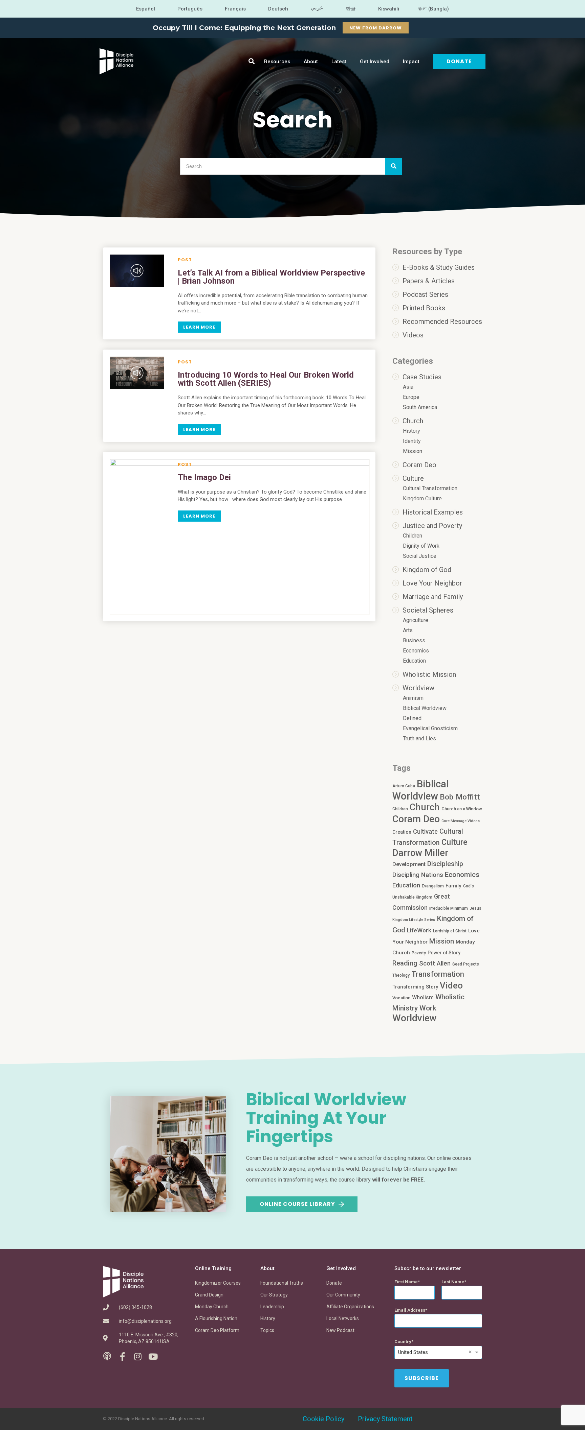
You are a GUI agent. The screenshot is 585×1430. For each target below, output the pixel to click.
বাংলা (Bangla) (433, 9)
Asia (408, 387)
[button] (251, 61)
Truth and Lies (419, 738)
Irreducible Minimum (448, 908)
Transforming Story (415, 987)
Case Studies (422, 377)
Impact (411, 61)
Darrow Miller (420, 853)
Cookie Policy (323, 1419)
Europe (411, 397)
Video (451, 985)
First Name (406, 1281)
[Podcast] (107, 1356)
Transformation (437, 974)
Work (427, 1008)
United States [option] (413, 1352)
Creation (401, 832)
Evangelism (433, 886)
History (411, 431)
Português (189, 9)
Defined (412, 718)
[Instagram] (137, 1356)
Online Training (213, 1268)
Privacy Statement (385, 1419)
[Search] (393, 166)
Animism (413, 698)
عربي (316, 7)
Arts (408, 630)
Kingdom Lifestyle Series (413, 919)
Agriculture (415, 620)
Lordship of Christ (450, 931)
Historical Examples (433, 512)
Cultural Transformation (430, 488)
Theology (401, 975)
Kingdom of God (427, 570)
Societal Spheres (428, 610)
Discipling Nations (417, 875)
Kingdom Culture (422, 498)
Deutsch (278, 9)
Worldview (418, 688)
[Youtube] (153, 1356)
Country (402, 1341)
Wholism (423, 997)
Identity (412, 441)
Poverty (419, 953)
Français (235, 9)
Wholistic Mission (429, 674)
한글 (351, 9)
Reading (404, 963)
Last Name (452, 1281)
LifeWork (419, 930)
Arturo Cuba (403, 786)
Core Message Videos (460, 821)
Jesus (475, 908)
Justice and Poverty (432, 526)
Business (414, 640)
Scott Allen (435, 963)
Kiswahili (388, 9)
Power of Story (444, 952)
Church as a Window (461, 808)
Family (453, 886)
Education (414, 661)
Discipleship (445, 864)
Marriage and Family (433, 597)
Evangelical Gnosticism (430, 728)
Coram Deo (419, 465)
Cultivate (425, 831)
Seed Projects (465, 964)
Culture (413, 478)
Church (413, 421)
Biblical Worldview (425, 708)
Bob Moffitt (460, 796)
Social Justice (419, 556)
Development (409, 864)
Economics (416, 650)
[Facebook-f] (122, 1356)
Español (145, 9)
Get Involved (374, 61)
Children (412, 535)
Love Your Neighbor (432, 583)
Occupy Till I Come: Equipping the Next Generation (244, 28)
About (311, 61)
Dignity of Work (421, 546)
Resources (277, 61)
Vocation (401, 997)
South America (420, 407)
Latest (338, 61)
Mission (412, 451)
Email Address (409, 1310)
